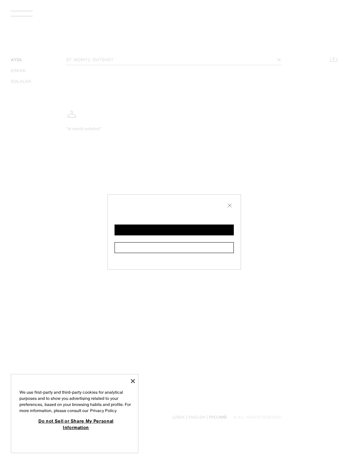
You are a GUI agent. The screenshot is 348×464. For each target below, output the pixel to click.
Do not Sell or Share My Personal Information (76, 423)
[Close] (133, 381)
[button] (174, 230)
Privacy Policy (103, 410)
